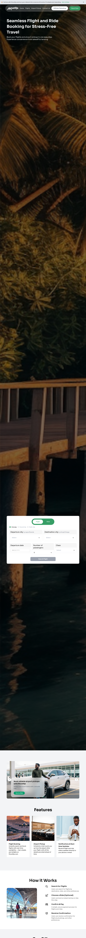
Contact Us (46, 8)
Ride (48, 522)
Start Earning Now (16, 787)
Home (22, 8)
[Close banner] (83, 2)
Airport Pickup (36, 8)
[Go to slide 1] (42, 796)
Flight (38, 522)
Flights (27, 8)
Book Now (74, 8)
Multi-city (32, 527)
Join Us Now (65, 2)
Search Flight (43, 559)
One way (14, 527)
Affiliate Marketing (59, 8)
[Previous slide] (9, 779)
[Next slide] (76, 779)
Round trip (23, 527)
